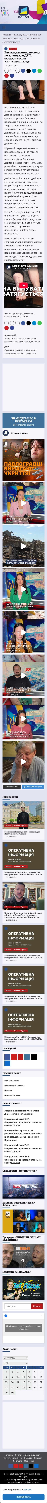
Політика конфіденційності (27, 1455)
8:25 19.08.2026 (11, 1001)
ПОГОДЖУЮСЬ (23, 1497)
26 (29, 1387)
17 (18, 1382)
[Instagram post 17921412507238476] (23, 546)
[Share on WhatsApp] (39, 70)
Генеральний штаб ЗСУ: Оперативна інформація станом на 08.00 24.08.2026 (23, 873)
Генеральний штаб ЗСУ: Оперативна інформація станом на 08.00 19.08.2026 (23, 997)
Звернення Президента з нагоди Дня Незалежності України (22, 833)
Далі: (20, 349)
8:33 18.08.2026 (11, 1042)
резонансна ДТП (11, 316)
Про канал (29, 1461)
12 (29, 1376)
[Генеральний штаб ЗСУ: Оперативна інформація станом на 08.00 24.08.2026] (23, 856)
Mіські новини (11, 1080)
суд (21, 316)
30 (12, 1392)
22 (6, 1387)
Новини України (20, 826)
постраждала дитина (25, 313)
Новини (13, 49)
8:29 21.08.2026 (11, 961)
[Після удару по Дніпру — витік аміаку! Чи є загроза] (23, 762)
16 (12, 1382)
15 (6, 1382)
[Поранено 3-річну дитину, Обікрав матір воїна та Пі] (23, 589)
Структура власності (12, 1458)
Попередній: (22, 338)
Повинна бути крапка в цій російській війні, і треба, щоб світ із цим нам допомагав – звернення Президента (23, 915)
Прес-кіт (38, 1458)
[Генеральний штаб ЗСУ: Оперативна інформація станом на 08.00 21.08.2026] (23, 939)
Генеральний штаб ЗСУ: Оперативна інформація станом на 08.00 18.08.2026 (23, 1038)
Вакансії (28, 1458)
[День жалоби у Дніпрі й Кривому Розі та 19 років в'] (23, 503)
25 (23, 1387)
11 (23, 1376)
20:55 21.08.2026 (11, 920)
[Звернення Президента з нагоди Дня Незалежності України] (23, 815)
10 (18, 1376)
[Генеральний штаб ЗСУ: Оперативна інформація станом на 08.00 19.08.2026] (23, 980)
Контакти (17, 1461)
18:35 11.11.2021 (12, 66)
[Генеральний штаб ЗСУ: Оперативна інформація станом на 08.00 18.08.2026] (23, 1020)
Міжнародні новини (14, 1085)
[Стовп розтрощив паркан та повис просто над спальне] (23, 632)
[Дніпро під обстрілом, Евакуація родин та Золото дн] (23, 718)
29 (6, 1392)
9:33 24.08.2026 (11, 837)
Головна (9, 1455)
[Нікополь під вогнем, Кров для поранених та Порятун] (23, 675)
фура (25, 316)
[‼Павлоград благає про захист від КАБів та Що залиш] (23, 460)
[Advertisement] (23, 387)
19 (29, 1382)
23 (12, 1387)
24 (18, 1387)
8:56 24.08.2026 (11, 877)
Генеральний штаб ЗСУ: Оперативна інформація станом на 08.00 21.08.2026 (23, 957)
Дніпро (12, 313)
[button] (5, 27)
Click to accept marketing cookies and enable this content (23, 1327)
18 (23, 1382)
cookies (27, 1489)
